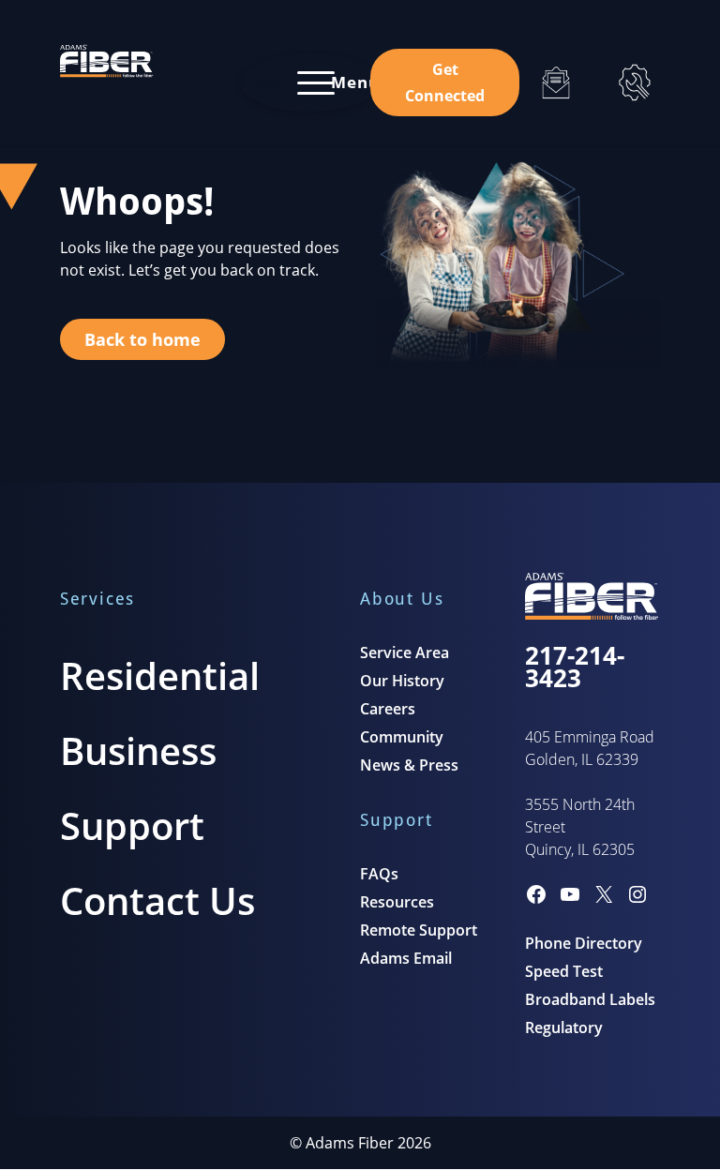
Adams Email (406, 958)
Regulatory (564, 1027)
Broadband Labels (590, 999)
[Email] (556, 82)
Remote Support (418, 930)
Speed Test (564, 971)
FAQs (379, 873)
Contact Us (157, 900)
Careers (387, 708)
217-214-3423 (574, 666)
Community (401, 737)
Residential (160, 675)
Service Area (404, 652)
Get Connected (445, 82)
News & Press (409, 765)
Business (138, 750)
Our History (402, 680)
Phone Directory (583, 943)
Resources (397, 902)
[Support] (635, 82)
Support (132, 825)
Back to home (142, 339)
